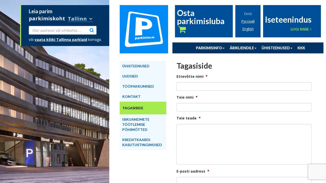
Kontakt (131, 96)
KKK (301, 48)
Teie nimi (187, 97)
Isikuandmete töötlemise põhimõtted (136, 124)
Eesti (248, 13)
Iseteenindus (288, 19)
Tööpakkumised (138, 86)
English (248, 28)
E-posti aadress (192, 171)
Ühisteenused (276, 48)
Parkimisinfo (209, 48)
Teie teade (188, 118)
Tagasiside (132, 108)
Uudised (130, 76)
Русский (248, 21)
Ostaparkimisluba (201, 17)
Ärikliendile (242, 48)
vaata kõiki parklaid (61, 39)
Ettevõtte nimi (192, 76)
